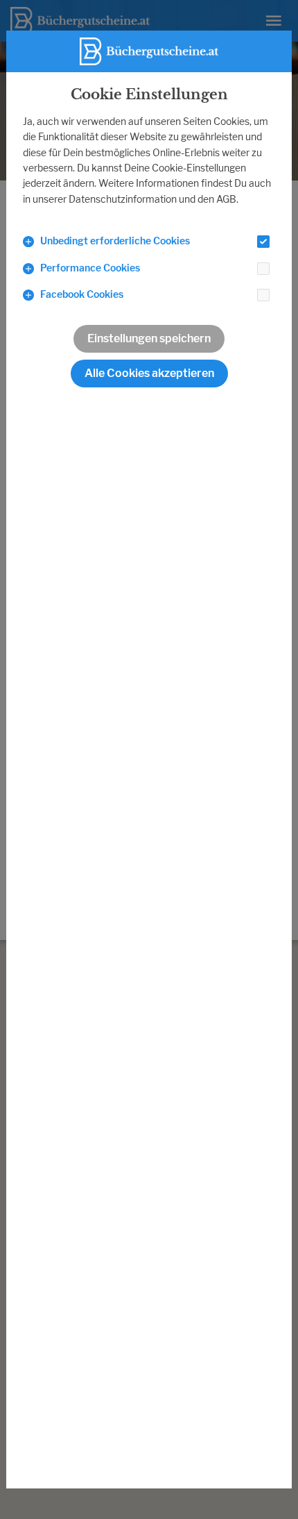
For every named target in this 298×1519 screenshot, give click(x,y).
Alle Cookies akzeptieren (149, 373)
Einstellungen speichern (149, 338)
